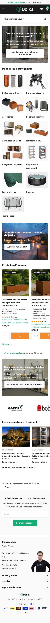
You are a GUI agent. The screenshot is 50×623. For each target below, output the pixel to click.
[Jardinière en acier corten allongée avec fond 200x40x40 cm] (15, 282)
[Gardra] (15, 408)
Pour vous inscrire (25, 523)
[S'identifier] (41, 9)
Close (25, 575)
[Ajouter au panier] (20, 336)
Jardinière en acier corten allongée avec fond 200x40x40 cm (14, 302)
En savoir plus (9, 462)
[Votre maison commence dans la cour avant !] (25, 44)
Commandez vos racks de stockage (24, 384)
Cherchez (45, 18)
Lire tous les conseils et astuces (18, 467)
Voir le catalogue (3, 9)
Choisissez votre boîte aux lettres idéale (25, 53)
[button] (3, 2)
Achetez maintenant (17, 247)
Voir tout (6, 344)
